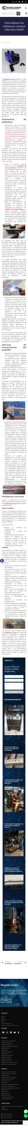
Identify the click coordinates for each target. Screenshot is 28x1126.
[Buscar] (18, 13)
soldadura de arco (9, 79)
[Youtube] (15, 1032)
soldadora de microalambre (14, 209)
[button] (25, 8)
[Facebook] (3, 1032)
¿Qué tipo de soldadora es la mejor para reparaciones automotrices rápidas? (12, 946)
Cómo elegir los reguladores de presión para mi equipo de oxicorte (13, 825)
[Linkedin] (11, 1032)
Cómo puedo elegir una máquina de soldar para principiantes (11, 748)
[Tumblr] (18, 1032)
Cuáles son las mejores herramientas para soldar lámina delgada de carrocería (13, 869)
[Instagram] (7, 1032)
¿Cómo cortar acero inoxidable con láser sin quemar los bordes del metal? (13, 902)
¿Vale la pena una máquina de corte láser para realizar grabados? (13, 781)
